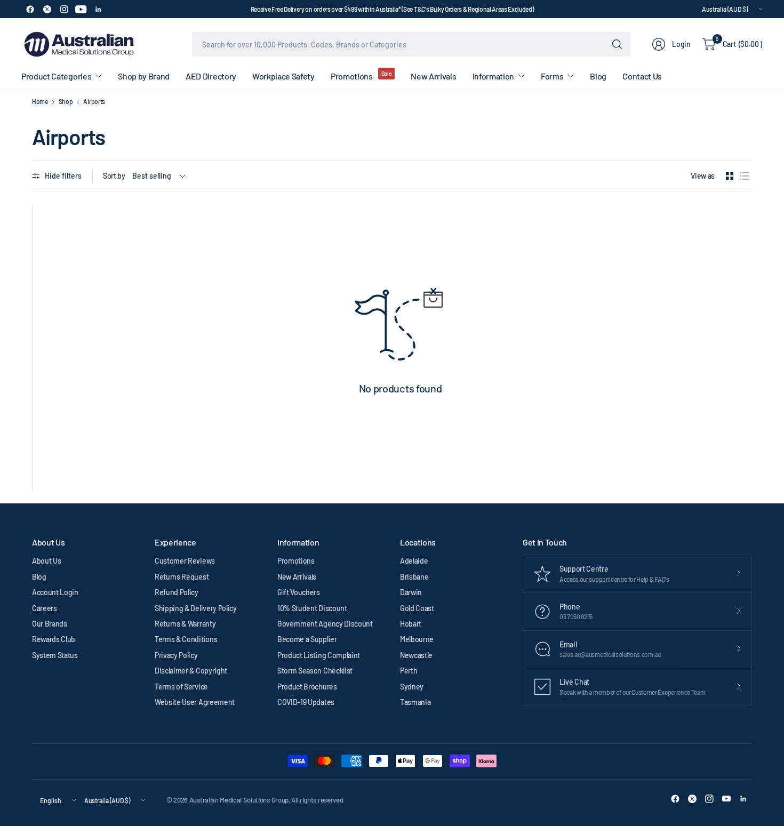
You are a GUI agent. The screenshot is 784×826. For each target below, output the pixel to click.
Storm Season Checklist (315, 670)
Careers (44, 608)
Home (40, 101)
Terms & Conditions (186, 639)
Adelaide (414, 560)
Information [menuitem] (493, 76)
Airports (94, 101)
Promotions (296, 560)
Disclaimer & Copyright (191, 670)
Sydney (411, 686)
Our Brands (49, 623)
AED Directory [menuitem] (211, 76)
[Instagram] (64, 9)
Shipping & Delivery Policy (196, 608)
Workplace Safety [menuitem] (283, 76)
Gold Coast (417, 608)
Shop (66, 101)
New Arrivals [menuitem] (433, 76)
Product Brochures (307, 686)
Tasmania (415, 702)
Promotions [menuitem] (352, 76)
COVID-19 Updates (305, 702)
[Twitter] (46, 9)
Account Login (55, 592)
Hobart (410, 623)
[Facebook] (29, 9)
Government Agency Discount (325, 623)
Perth (408, 670)
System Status (55, 655)
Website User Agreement (195, 702)
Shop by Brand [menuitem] (144, 76)
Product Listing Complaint (318, 655)
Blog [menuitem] (598, 76)
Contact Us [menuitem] (642, 76)
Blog (39, 576)
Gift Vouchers (298, 592)
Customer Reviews (185, 560)
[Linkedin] (98, 9)
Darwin (411, 592)
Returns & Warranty (185, 623)
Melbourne (417, 639)
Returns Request (182, 576)
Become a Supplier (307, 639)
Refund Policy (176, 592)
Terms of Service (181, 686)
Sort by (114, 175)
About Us (46, 560)
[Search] (617, 44)
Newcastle (416, 655)
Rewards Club (53, 639)
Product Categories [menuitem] (56, 76)
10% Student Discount (312, 608)
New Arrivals (296, 576)
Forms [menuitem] (552, 76)
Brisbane (414, 576)
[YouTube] (81, 9)
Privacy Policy (176, 655)
